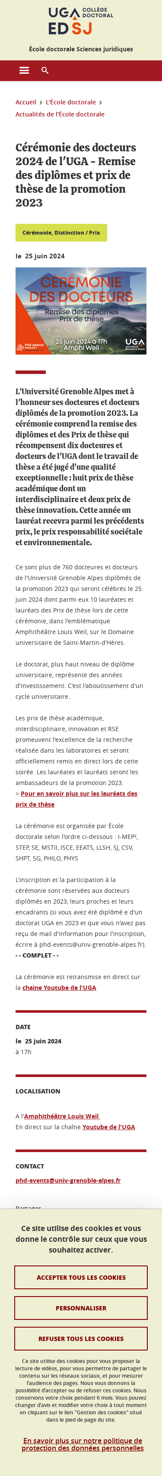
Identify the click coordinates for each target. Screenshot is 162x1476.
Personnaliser (81, 1307)
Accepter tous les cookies (81, 1277)
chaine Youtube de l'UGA (59, 987)
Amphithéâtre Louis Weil (62, 1116)
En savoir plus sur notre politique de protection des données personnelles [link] (83, 1444)
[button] (45, 70)
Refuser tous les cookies (81, 1338)
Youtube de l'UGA (109, 1127)
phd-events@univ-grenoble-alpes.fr (68, 1180)
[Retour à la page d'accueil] (81, 21)
